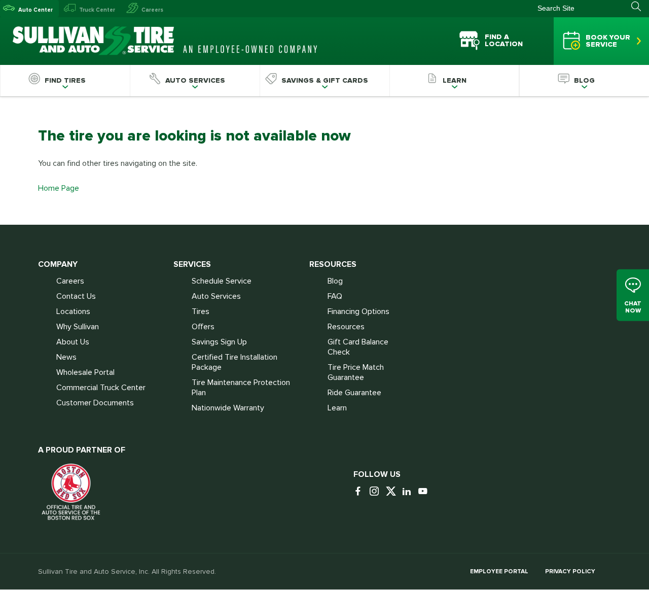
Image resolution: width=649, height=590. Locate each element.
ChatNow (632, 307)
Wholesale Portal (85, 372)
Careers (152, 10)
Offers (203, 327)
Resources (346, 327)
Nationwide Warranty (228, 408)
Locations (73, 311)
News (66, 357)
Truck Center (97, 10)
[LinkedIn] (409, 492)
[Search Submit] (640, 6)
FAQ (335, 296)
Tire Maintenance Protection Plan (241, 387)
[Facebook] (360, 492)
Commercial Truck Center (101, 388)
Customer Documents (95, 403)
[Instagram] (377, 492)
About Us (72, 342)
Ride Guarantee (354, 393)
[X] (393, 492)
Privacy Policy (570, 571)
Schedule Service (221, 281)
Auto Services (216, 296)
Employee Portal (499, 571)
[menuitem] (65, 80)
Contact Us (76, 296)
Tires (200, 311)
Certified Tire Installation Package (234, 362)
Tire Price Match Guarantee (356, 372)
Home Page (58, 188)
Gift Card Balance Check (358, 347)
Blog (335, 281)
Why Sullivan (77, 327)
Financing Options (358, 311)
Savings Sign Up (219, 342)
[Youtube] (425, 492)
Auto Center (35, 10)
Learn (337, 408)
